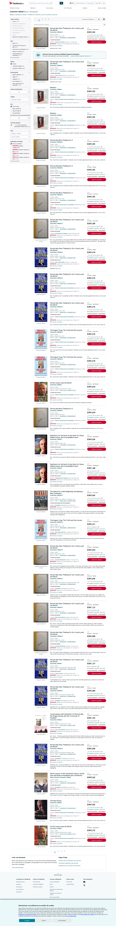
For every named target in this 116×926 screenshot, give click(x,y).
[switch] (12, 125)
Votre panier (19, 891)
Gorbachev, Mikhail (56, 89)
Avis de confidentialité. (70, 916)
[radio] (11, 66)
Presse (51, 884)
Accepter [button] (27, 920)
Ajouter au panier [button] (97, 42)
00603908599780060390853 (68, 37)
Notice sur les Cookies (54, 897)
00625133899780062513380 (68, 500)
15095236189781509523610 (68, 808)
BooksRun (58, 505)
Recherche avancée (14, 8)
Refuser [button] (44, 920)
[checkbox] (11, 21)
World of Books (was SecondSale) (64, 99)
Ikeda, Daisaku (54, 777)
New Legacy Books (60, 532)
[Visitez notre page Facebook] (84, 882)
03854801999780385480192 (68, 95)
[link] (104, 19)
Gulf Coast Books (60, 42)
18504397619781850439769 (68, 782)
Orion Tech (58, 75)
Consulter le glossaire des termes (68, 863)
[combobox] (44, 3)
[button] (35, 19)
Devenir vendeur (102, 8)
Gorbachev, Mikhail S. (56, 32)
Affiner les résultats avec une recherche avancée (43, 14)
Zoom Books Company (61, 233)
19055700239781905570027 (68, 444)
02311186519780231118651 (68, 725)
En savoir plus (14, 57)
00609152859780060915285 (68, 257)
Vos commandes (20, 889)
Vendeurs (84, 8)
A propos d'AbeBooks (54, 881)
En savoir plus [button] (14, 161)
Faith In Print (58, 673)
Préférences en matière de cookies (55, 893)
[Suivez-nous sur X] (84, 885)
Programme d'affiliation (38, 884)
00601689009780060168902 (68, 337)
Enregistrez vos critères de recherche (69, 865)
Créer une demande (17, 867)
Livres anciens (49, 8)
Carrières (52, 886)
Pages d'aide (69, 881)
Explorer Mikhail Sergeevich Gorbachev (80, 56)
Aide (104, 3)
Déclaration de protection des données (56, 890)
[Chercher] (61, 3)
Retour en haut (58, 874)
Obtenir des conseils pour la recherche (70, 860)
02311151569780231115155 (68, 390)
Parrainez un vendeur (37, 886)
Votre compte (90, 3)
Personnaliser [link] (62, 920)
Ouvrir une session (80, 3)
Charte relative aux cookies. (87, 914)
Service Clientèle (70, 884)
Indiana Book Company (61, 478)
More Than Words (60, 617)
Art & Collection (68, 8)
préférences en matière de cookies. (27, 914)
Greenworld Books (60, 559)
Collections (33, 8)
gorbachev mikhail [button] (21, 14)
